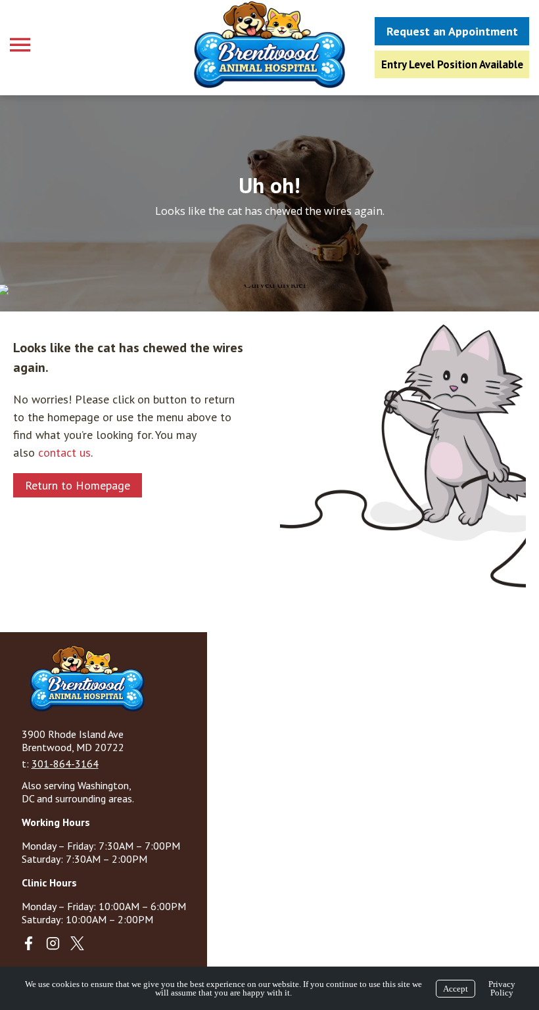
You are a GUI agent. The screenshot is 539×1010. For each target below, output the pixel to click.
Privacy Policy (501, 988)
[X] (77, 943)
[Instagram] (53, 943)
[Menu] (21, 45)
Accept (455, 989)
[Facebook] (28, 943)
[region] (269, 203)
